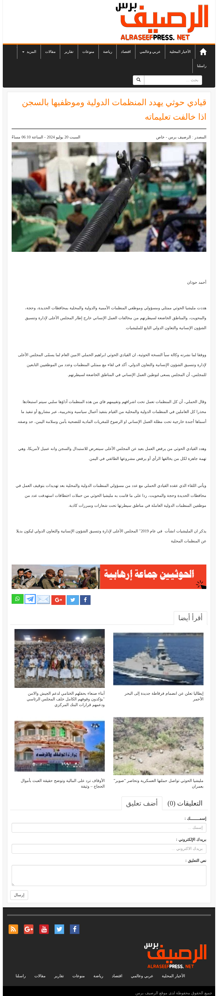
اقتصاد (126, 51)
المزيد (31, 51)
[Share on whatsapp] (18, 599)
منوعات (88, 51)
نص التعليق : (195, 860)
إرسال (19, 895)
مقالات (50, 51)
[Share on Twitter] (73, 600)
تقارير (69, 51)
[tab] (190, 618)
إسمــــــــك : (195, 818)
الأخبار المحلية (180, 51)
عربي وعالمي (150, 51)
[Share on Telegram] (30, 599)
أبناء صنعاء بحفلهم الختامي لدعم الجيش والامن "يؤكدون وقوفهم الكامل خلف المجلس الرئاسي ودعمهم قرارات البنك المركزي (66, 699)
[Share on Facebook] (85, 600)
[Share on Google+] (58, 600)
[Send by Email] (43, 599)
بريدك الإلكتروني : (191, 839)
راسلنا (201, 66)
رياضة (107, 51)
